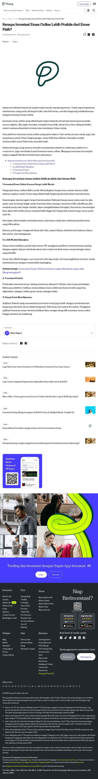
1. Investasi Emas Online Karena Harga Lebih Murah (34, 163)
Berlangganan (86, 656)
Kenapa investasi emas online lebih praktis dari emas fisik (31, 160)
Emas (15, 18)
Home (5, 18)
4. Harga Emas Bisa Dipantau (25, 172)
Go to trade (84, 4)
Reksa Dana (80, 762)
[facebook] (93, 34)
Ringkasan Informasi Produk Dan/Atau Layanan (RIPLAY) (24, 766)
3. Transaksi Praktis (21, 169)
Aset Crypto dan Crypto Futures (67, 760)
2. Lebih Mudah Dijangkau (23, 166)
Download (55, 574)
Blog (10, 18)
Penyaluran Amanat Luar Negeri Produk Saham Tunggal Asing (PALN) (30, 762)
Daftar (41, 574)
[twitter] (88, 35)
